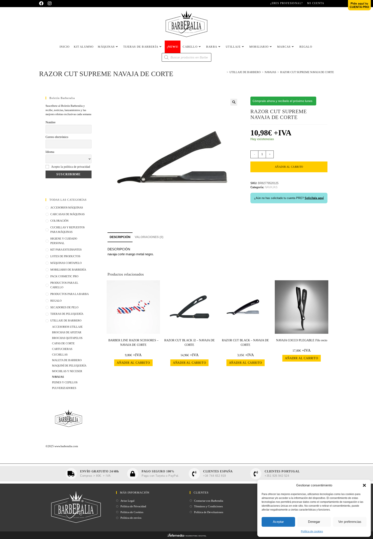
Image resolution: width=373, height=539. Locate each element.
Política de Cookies (131, 512)
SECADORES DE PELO (64, 307)
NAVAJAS (58, 376)
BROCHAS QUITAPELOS (67, 338)
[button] (364, 485)
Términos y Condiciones (208, 506)
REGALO (56, 300)
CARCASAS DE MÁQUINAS (67, 214)
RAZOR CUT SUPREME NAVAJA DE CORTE (307, 72)
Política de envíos (130, 517)
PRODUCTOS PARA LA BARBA (69, 294)
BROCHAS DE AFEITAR (66, 332)
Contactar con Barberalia (208, 500)
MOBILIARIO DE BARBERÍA (68, 269)
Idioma (50, 152)
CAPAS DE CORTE (63, 343)
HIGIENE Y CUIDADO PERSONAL (63, 241)
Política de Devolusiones (208, 512)
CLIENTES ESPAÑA (218, 471)
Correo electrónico (57, 137)
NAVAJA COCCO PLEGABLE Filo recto (301, 340)
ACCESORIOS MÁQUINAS (66, 207)
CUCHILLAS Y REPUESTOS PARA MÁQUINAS (67, 229)
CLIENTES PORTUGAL (282, 471)
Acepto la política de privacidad (70, 166)
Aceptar (278, 521)
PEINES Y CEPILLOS (64, 382)
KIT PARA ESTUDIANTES (66, 249)
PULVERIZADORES (64, 388)
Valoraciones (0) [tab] (149, 237)
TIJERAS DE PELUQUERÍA (66, 313)
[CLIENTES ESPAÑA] (194, 473)
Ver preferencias (349, 521)
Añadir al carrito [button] (133, 362)
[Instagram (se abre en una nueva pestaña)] (50, 3)
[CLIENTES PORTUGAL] (255, 473)
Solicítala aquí (314, 198)
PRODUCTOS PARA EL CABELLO (64, 285)
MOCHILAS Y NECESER (67, 371)
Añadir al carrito (289, 166)
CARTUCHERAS (62, 349)
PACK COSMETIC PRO (64, 276)
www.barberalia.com (66, 446)
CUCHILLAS (60, 354)
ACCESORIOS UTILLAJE (67, 326)
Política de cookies (312, 531)
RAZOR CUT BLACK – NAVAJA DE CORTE (245, 342)
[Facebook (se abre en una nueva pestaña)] (42, 3)
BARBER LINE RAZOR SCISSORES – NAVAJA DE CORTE (133, 342)
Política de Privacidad (133, 506)
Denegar (314, 521)
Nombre (50, 122)
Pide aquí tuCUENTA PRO (359, 5)
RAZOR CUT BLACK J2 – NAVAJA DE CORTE (189, 342)
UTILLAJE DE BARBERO (65, 320)
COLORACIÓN (59, 220)
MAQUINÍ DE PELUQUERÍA (69, 365)
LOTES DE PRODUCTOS (65, 256)
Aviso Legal (127, 500)
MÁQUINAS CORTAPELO (66, 263)
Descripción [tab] (120, 237)
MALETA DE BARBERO (67, 360)
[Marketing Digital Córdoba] (187, 536)
